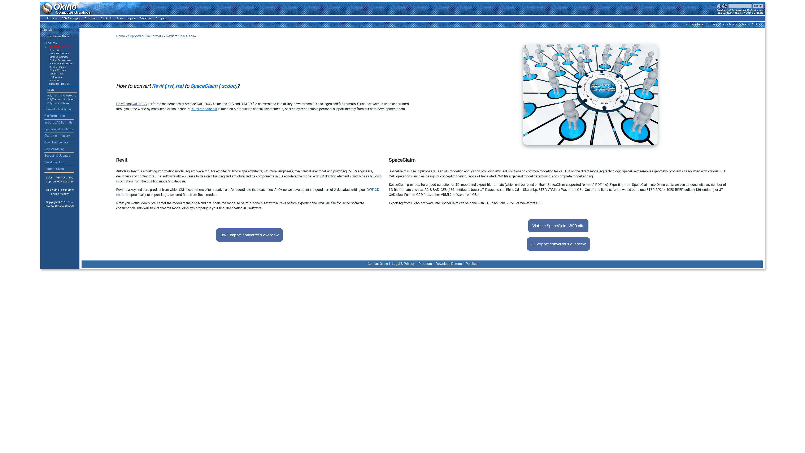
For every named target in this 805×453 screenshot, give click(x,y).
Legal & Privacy (403, 264)
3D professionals (204, 109)
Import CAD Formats (58, 122)
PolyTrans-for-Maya (58, 103)
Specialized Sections (58, 129)
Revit (170, 36)
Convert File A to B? (57, 109)
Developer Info (54, 162)
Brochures (54, 80)
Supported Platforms (59, 84)
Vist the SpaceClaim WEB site (558, 225)
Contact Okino (54, 169)
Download (90, 18)
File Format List (54, 116)
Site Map (48, 30)
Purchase (472, 264)
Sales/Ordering (54, 149)
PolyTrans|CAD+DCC (749, 24)
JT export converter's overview (558, 244)
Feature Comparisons (60, 60)
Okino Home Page (56, 36)
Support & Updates (57, 156)
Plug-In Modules (57, 70)
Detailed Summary (58, 57)
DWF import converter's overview (249, 235)
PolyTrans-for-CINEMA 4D (61, 95)
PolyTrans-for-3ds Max (60, 99)
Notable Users (56, 73)
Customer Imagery (57, 136)
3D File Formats (57, 67)
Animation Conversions (61, 63)
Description (55, 50)
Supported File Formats (145, 36)
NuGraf (51, 89)
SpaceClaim (187, 36)
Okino (71, 202)
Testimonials (55, 77)
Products (724, 24)
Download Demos (56, 142)
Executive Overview (59, 53)
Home (710, 24)
